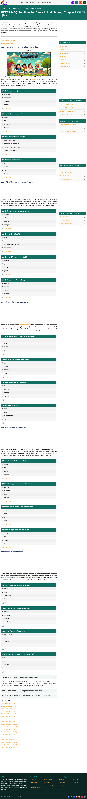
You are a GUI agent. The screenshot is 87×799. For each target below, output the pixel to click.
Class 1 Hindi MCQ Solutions (8, 40)
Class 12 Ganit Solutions (66, 169)
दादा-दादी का (5, 622)
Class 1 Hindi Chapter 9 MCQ (8, 721)
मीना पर (4, 373)
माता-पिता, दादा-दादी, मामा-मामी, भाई (10, 143)
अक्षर (4, 543)
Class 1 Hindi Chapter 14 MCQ (9, 734)
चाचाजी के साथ (6, 592)
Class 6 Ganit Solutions (66, 223)
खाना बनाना (5, 283)
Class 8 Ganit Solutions (66, 217)
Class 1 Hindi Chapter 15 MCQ (9, 737)
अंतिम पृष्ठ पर (5, 497)
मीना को (4, 386)
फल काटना (5, 293)
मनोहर (4, 419)
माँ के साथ (5, 588)
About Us (61, 779)
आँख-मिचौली (5, 127)
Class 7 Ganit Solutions (66, 220)
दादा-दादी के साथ (6, 595)
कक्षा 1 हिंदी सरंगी (35, 79)
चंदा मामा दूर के (6, 124)
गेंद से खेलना (5, 267)
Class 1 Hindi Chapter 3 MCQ (8, 706)
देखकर (4, 237)
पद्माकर (4, 409)
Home (22, 2)
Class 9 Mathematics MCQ (67, 114)
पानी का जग (5, 221)
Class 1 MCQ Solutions (7, 43)
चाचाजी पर (5, 366)
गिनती (4, 536)
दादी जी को (5, 392)
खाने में (4, 520)
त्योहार (4, 340)
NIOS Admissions (64, 60)
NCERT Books (63, 46)
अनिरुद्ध (4, 412)
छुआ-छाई (5, 117)
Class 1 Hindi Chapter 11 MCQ (9, 726)
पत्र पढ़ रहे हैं (5, 104)
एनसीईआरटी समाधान (24, 324)
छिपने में (4, 510)
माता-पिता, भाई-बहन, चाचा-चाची (9, 150)
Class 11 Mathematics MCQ (67, 107)
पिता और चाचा (6, 645)
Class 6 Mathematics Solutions (68, 131)
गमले (4, 218)
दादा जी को (5, 396)
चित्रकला (5, 540)
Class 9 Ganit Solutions (66, 179)
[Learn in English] (72, 2)
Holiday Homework (64, 785)
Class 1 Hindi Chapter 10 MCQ (9, 724)
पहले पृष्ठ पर (5, 487)
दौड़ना (4, 120)
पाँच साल (5, 173)
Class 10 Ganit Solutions (66, 176)
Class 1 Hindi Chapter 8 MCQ (8, 719)
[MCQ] (7, 2)
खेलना (4, 350)
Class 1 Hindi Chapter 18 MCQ (9, 744)
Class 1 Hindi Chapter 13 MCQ (9, 732)
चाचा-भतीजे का (6, 615)
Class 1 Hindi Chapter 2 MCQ (8, 703)
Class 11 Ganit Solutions (66, 172)
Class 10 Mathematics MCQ (67, 111)
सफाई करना (5, 287)
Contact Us (75, 779)
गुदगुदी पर (5, 363)
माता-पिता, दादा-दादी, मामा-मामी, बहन (11, 147)
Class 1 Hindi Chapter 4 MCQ (8, 708)
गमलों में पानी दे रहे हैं (7, 98)
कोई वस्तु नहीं (6, 225)
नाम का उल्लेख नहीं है (7, 415)
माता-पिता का (5, 611)
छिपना (4, 661)
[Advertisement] (29, 192)
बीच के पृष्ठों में (6, 490)
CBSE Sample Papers (65, 63)
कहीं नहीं (4, 494)
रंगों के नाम (5, 533)
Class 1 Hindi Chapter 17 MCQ (9, 742)
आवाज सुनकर (6, 241)
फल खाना (5, 343)
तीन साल (5, 166)
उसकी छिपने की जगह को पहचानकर (10, 244)
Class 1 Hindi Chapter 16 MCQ (9, 739)
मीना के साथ (5, 599)
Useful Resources (77, 785)
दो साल (4, 170)
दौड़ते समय (5, 369)
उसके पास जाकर (6, 248)
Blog (50, 2)
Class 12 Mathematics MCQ (67, 104)
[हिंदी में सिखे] (76, 2)
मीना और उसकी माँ (7, 634)
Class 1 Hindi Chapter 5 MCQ (8, 711)
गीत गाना (5, 346)
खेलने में (4, 517)
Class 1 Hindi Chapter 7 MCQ (8, 716)
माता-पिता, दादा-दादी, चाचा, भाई (9, 140)
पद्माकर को (5, 389)
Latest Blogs (76, 782)
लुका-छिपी (5, 271)
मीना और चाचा (6, 638)
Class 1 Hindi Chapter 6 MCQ (8, 714)
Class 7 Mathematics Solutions (68, 128)
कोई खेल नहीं (5, 474)
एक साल (4, 163)
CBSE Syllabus (64, 53)
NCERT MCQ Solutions (31, 2)
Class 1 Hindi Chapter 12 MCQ (9, 729)
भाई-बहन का (5, 618)
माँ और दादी (5, 641)
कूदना (4, 668)
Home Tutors (63, 56)
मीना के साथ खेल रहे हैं (7, 101)
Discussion (62, 782)
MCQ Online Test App (43, 2)
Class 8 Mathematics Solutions (68, 124)
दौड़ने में (4, 513)
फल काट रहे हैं (6, 94)
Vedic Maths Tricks (65, 66)
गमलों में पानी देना (6, 290)
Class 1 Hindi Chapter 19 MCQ (9, 747)
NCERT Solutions (64, 49)
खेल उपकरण (5, 214)
